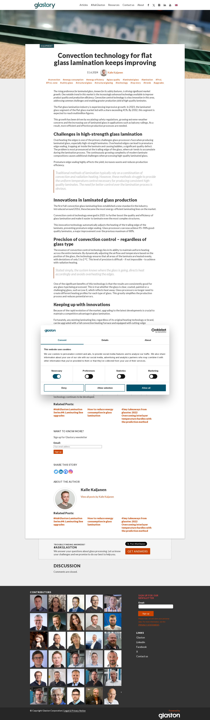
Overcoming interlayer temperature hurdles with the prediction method (136, 418)
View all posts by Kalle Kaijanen (97, 496)
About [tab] (148, 340)
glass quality (114, 79)
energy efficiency (96, 79)
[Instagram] (70, 472)
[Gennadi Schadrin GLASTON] (38, 658)
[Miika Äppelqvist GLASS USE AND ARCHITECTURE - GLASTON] (75, 603)
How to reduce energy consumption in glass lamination (100, 412)
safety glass (67, 82)
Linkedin (140, 642)
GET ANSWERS (138, 551)
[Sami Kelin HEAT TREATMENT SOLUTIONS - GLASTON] (94, 695)
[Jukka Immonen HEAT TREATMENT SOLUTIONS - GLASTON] (57, 640)
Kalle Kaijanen (115, 72)
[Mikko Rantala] (57, 658)
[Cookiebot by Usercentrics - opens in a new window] (153, 330)
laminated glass (131, 79)
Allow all (146, 388)
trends (148, 82)
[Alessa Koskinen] (94, 677)
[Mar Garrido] (75, 621)
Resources (113, 4)
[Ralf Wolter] (112, 677)
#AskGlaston (98, 4)
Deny (64, 388)
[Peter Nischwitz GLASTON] (75, 677)
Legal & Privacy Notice (75, 710)
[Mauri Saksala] (57, 621)
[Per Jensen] (57, 695)
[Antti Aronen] (94, 603)
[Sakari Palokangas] (38, 695)
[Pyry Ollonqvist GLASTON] (75, 695)
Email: (57, 442)
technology (122, 82)
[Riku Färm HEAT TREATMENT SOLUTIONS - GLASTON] (38, 603)
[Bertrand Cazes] (112, 658)
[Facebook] (66, 472)
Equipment (47, 46)
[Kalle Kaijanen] (94, 621)
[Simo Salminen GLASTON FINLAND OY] (38, 677)
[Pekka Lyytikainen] (112, 640)
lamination (148, 79)
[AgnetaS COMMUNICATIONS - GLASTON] (75, 640)
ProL (159, 79)
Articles (84, 4)
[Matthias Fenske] (94, 658)
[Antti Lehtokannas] (75, 658)
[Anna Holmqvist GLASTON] (38, 640)
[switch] (89, 376)
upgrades (159, 82)
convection (55, 79)
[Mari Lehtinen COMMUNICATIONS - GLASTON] (57, 603)
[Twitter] (56, 472)
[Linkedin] (61, 472)
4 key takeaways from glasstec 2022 (134, 411)
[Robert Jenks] (94, 640)
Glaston (140, 637)
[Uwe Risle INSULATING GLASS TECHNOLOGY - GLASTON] (38, 621)
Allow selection (105, 388)
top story (136, 82)
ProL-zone (52, 82)
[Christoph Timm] (112, 695)
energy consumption (73, 79)
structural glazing (104, 82)
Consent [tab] (62, 340)
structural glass (84, 82)
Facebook (141, 646)
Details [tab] (105, 340)
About (140, 4)
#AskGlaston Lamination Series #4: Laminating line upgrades (68, 412)
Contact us (128, 4)
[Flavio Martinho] (57, 677)
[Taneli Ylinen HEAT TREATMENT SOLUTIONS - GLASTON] (112, 603)
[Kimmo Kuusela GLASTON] (112, 621)
